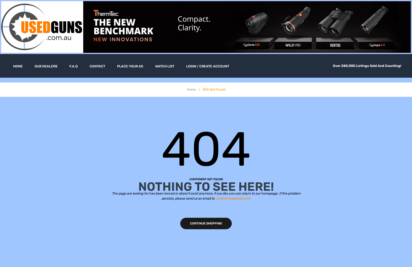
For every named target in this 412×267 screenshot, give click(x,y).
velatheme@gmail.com (232, 198)
